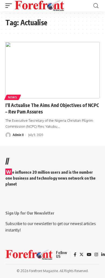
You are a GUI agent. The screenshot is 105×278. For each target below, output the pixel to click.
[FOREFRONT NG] (39, 5)
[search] (96, 6)
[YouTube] (89, 255)
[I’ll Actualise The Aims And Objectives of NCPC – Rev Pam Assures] (52, 70)
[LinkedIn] (103, 255)
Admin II (18, 135)
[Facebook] (75, 255)
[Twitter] (81, 255)
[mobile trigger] (10, 5)
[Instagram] (96, 255)
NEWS (12, 97)
